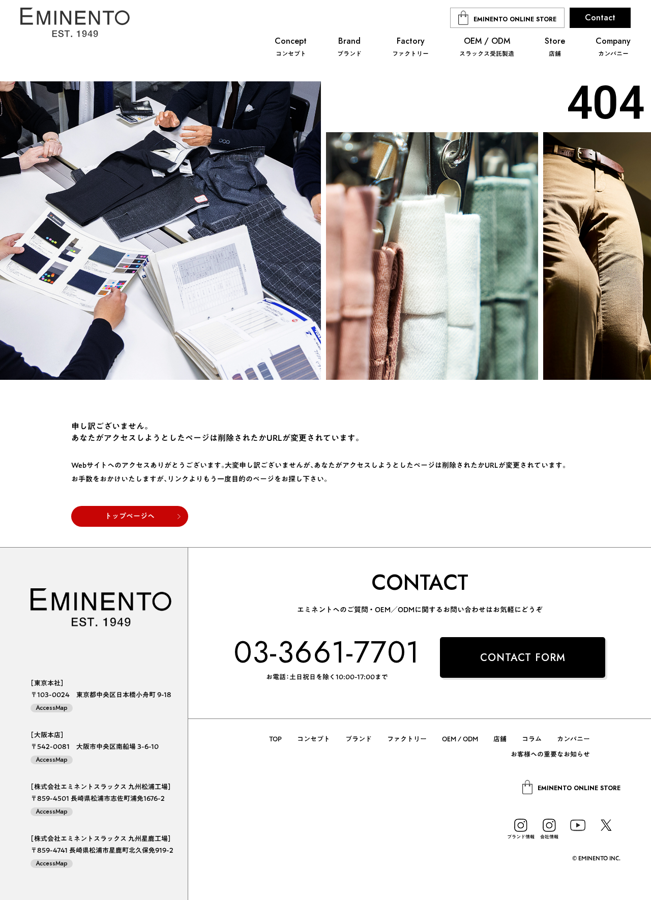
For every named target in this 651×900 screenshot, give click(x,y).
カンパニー (573, 739)
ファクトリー (407, 739)
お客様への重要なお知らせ (550, 754)
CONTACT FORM (523, 657)
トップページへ (130, 516)
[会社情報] (549, 825)
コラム (532, 739)
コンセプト (313, 739)
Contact (600, 17)
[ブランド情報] (521, 825)
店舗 (500, 739)
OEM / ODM (460, 739)
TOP (275, 739)
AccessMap (52, 708)
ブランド (358, 739)
